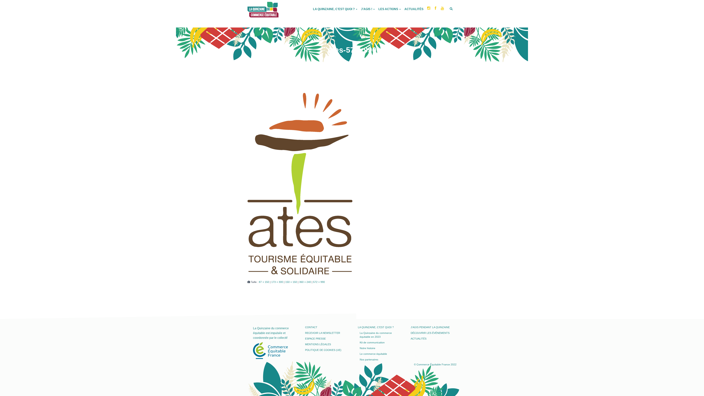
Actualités (413, 9)
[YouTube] (442, 9)
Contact (311, 327)
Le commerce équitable (373, 353)
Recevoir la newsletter (322, 332)
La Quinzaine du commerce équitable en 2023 (376, 334)
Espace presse (315, 338)
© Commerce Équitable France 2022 (435, 364)
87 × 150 (264, 281)
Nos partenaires (369, 359)
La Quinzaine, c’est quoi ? (334, 9)
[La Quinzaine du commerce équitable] (247, 8)
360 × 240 (305, 281)
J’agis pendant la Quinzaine (430, 327)
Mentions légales (318, 344)
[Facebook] (436, 9)
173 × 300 (277, 281)
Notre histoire (367, 348)
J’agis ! (367, 9)
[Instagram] (429, 9)
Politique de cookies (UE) (323, 350)
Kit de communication (372, 342)
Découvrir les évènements (430, 332)
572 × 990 (319, 281)
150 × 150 (291, 281)
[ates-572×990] (299, 183)
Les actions (388, 9)
